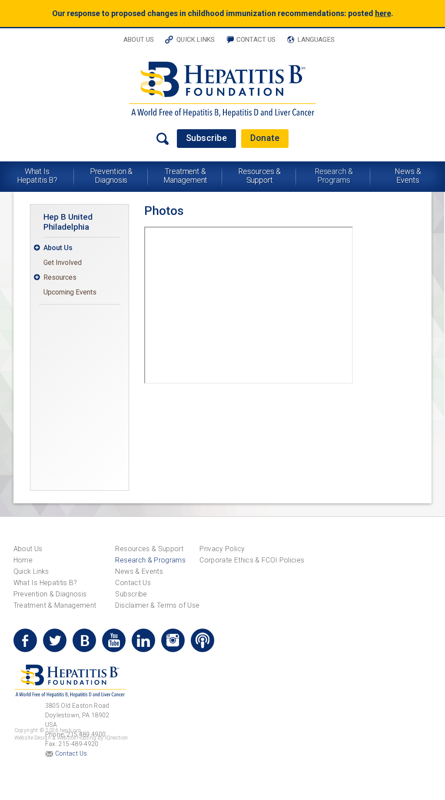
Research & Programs (334, 175)
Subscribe (206, 138)
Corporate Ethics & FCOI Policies (251, 560)
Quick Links (195, 40)
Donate (264, 138)
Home (23, 560)
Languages (316, 40)
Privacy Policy (222, 549)
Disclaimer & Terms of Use (157, 605)
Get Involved (62, 262)
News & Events (408, 175)
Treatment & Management (185, 175)
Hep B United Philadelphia (68, 222)
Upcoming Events (69, 292)
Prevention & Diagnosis (111, 175)
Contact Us (256, 40)
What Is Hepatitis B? (37, 175)
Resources (59, 277)
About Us (138, 40)
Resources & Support (259, 175)
